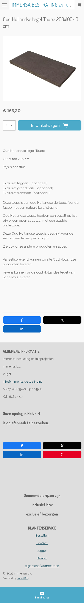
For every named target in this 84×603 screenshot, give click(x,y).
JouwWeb (22, 578)
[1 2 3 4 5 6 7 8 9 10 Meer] (9, 125)
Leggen (42, 550)
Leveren (42, 543)
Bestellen (42, 535)
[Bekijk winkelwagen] (79, 5)
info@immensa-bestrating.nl (22, 381)
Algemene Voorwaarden (42, 566)
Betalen (42, 558)
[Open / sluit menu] (4, 5)
